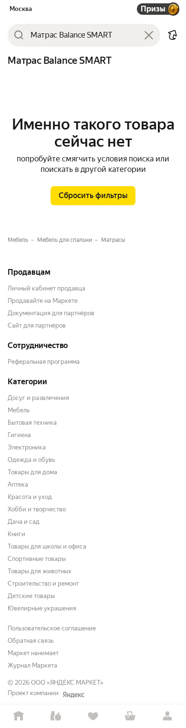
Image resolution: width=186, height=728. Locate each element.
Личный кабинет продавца (46, 288)
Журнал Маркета (32, 665)
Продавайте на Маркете (43, 300)
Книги (16, 534)
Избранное (93, 716)
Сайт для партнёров (37, 325)
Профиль (167, 716)
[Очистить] (148, 35)
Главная (18, 716)
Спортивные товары (37, 558)
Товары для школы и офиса (47, 546)
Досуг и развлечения (38, 397)
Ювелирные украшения (42, 608)
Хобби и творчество (37, 509)
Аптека (18, 484)
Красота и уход (30, 496)
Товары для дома (32, 472)
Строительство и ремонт (43, 583)
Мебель (19, 410)
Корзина (130, 716)
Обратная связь (30, 640)
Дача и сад (24, 521)
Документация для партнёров (51, 313)
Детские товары (31, 595)
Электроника (27, 447)
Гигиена (19, 435)
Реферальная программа (44, 361)
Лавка (55, 716)
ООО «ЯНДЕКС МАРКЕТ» (67, 682)
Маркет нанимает (33, 653)
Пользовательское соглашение (52, 628)
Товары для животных (40, 571)
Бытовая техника (32, 422)
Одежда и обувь (31, 459)
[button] (172, 35)
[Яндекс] (73, 694)
